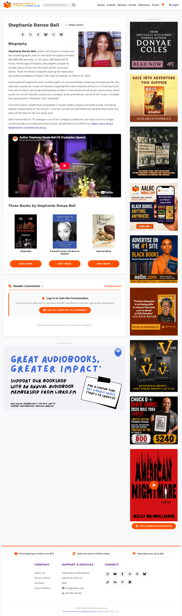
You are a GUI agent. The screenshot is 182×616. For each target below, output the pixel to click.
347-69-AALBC (73, 593)
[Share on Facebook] (23, 34)
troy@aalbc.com (74, 588)
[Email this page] (61, 34)
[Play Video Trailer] (153, 485)
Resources (144, 5)
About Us (40, 573)
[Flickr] (130, 582)
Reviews (122, 5)
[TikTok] (107, 582)
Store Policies (42, 588)
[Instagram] (107, 574)
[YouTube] (115, 574)
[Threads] (137, 574)
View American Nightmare (155, 526)
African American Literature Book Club (82, 611)
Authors (111, 5)
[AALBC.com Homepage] (22, 5)
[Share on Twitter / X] (53, 34)
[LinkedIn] (115, 582)
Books (101, 5)
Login (175, 5)
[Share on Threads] (38, 34)
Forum (155, 5)
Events (132, 5)
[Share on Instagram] (30, 34)
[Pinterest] (122, 582)
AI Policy (39, 583)
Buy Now (25, 263)
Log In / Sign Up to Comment (66, 310)
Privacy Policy (42, 578)
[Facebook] (122, 574)
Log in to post (113, 286)
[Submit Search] (73, 5)
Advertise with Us (72, 578)
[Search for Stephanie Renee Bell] (99, 49)
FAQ (64, 583)
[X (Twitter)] (130, 574)
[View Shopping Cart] (163, 5)
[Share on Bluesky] (46, 34)
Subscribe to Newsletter (76, 573)
